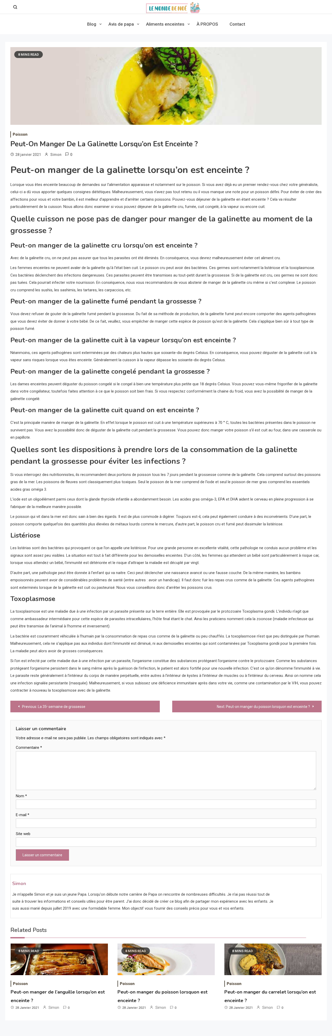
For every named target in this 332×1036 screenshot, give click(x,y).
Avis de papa (121, 24)
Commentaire (29, 747)
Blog (91, 24)
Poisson (20, 134)
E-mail (22, 815)
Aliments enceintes (165, 24)
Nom (21, 796)
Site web (23, 833)
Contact (237, 24)
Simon (55, 155)
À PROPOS (207, 24)
